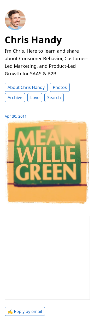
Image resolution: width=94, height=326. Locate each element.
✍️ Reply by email (25, 311)
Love (34, 97)
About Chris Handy (26, 87)
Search (54, 97)
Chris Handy (33, 39)
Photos (60, 87)
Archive (15, 97)
